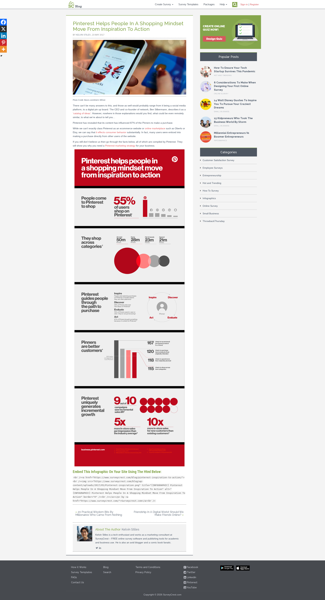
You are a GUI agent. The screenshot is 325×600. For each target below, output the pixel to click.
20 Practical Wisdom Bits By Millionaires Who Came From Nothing (98, 513)
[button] (164, 4)
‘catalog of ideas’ (82, 113)
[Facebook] (3, 22)
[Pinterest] (3, 42)
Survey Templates (81, 572)
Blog (106, 567)
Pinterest (191, 582)
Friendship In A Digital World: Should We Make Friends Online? (159, 513)
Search (107, 572)
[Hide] (1, 55)
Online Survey (221, 94)
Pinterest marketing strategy (120, 145)
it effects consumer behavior (111, 132)
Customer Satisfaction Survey (218, 160)
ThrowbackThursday (214, 221)
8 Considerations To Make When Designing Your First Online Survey (235, 86)
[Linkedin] (3, 35)
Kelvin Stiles (83, 35)
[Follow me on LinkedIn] (99, 548)
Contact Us (77, 582)
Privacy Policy (143, 572)
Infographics (220, 140)
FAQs (74, 577)
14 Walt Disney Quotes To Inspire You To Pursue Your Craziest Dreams (235, 104)
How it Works (78, 567)
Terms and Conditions (147, 567)
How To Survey (211, 190)
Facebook (191, 567)
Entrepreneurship (212, 175)
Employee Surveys (213, 167)
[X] (3, 29)
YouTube (191, 587)
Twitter (189, 572)
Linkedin (191, 577)
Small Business (221, 111)
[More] (3, 49)
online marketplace (155, 128)
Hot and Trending (223, 75)
